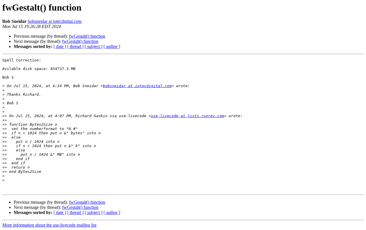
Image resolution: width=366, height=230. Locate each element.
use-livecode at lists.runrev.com (187, 116)
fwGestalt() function (87, 36)
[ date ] (59, 46)
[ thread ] (75, 46)
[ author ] (112, 46)
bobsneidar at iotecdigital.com (54, 21)
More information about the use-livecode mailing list (49, 225)
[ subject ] (93, 46)
